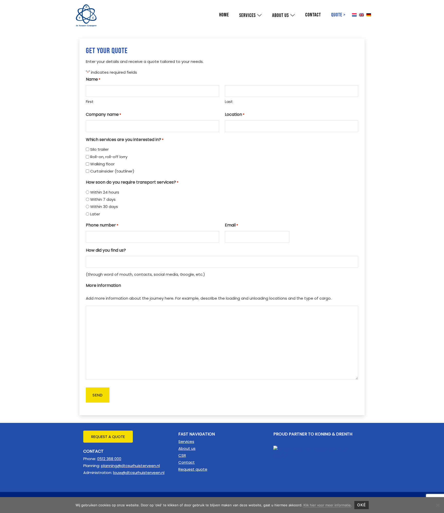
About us (187, 448)
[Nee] (437, 505)
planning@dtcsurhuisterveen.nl (130, 465)
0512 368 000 (109, 458)
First (90, 101)
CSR (182, 455)
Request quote (192, 469)
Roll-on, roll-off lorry (108, 156)
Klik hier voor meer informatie (327, 505)
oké (361, 504)
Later (95, 214)
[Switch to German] (368, 15)
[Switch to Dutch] (354, 15)
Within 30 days (104, 206)
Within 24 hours (104, 192)
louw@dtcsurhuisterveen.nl (138, 472)
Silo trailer (99, 149)
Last (229, 101)
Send (97, 395)
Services (186, 441)
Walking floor (102, 164)
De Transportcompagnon (83, 5)
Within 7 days (103, 199)
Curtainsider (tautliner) (112, 171)
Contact (186, 462)
